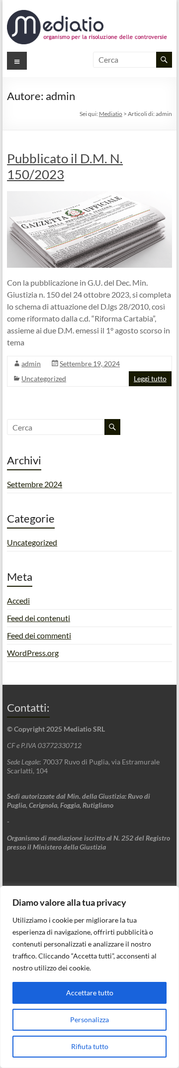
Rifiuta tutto (89, 1046)
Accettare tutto (89, 992)
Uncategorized (43, 378)
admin (31, 363)
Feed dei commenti (39, 635)
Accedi (18, 600)
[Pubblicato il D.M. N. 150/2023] (89, 196)
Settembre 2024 (34, 484)
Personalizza (89, 1019)
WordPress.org (33, 652)
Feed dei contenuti (38, 618)
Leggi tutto (150, 378)
